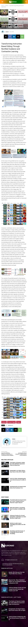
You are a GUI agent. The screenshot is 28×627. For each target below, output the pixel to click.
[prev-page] (2, 538)
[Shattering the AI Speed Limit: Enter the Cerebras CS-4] (5, 488)
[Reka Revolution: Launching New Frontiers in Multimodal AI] (5, 509)
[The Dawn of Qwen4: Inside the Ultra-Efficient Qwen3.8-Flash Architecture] (5, 464)
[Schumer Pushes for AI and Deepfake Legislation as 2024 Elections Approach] (5, 517)
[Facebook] (10, 37)
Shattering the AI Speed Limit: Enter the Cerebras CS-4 (18, 487)
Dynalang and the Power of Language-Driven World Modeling (17, 532)
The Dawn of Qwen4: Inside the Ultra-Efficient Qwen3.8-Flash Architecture (17, 464)
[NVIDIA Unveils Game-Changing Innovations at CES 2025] (5, 525)
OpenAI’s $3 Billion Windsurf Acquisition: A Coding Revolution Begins (7, 454)
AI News (6, 5)
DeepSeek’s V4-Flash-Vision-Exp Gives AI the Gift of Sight (17, 471)
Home (2, 5)
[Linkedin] (14, 37)
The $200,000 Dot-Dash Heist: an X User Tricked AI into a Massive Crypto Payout (18, 501)
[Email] (18, 37)
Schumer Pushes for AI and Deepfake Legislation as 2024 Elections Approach (18, 517)
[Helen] (2, 31)
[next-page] (4, 538)
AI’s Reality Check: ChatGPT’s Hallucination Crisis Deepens (21, 454)
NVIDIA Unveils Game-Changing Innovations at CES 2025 (17, 524)
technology (10, 425)
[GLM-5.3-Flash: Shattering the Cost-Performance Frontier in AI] (5, 480)
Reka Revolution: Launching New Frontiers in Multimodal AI (17, 509)
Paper (18, 422)
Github (4, 422)
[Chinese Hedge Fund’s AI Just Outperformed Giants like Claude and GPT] (4, 589)
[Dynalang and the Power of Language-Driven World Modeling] (5, 533)
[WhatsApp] (22, 37)
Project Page (11, 422)
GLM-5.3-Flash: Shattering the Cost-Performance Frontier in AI (18, 480)
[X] (6, 37)
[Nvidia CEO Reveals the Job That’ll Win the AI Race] (4, 574)
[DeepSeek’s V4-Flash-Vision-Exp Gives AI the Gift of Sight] (5, 472)
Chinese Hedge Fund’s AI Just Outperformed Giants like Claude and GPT (17, 589)
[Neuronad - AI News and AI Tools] (14, 1)
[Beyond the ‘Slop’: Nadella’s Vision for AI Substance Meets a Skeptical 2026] (4, 582)
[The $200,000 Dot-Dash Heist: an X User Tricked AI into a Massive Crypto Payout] (5, 502)
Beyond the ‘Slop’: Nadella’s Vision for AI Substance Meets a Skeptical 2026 (17, 581)
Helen (7, 31)
